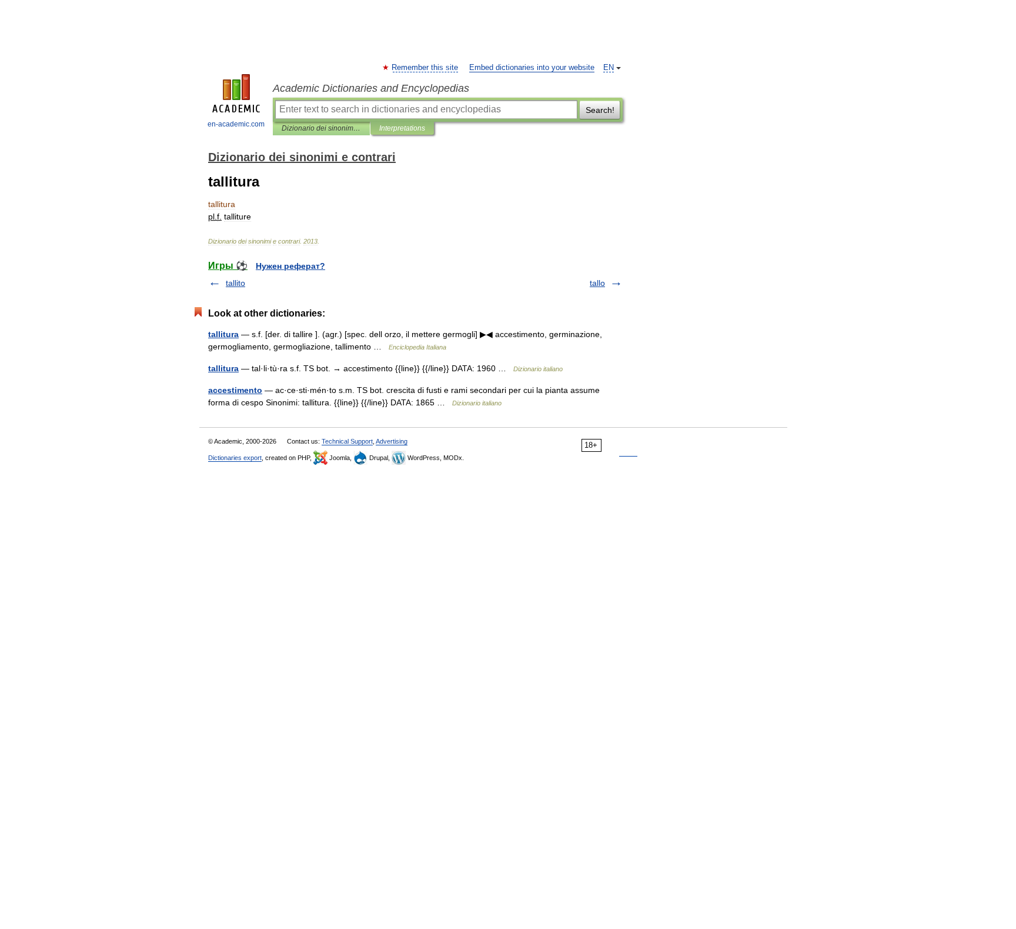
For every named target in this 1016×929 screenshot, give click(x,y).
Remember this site (425, 68)
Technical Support (347, 441)
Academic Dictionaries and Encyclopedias (371, 88)
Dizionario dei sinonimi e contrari (321, 128)
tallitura (223, 334)
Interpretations (402, 128)
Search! (600, 110)
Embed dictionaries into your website (531, 68)
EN (608, 68)
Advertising (391, 441)
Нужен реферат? (290, 266)
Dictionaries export (235, 457)
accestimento (235, 390)
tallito (235, 283)
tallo (597, 283)
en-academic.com (236, 124)
